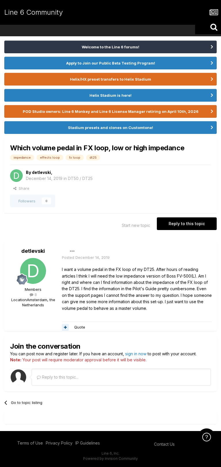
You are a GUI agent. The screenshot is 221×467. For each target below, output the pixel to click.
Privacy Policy (59, 443)
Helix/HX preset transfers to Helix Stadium (110, 79)
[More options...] (72, 251)
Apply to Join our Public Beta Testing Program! (110, 63)
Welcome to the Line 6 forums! (110, 47)
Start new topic (136, 225)
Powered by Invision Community (110, 458)
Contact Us (164, 444)
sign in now (135, 353)
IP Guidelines (87, 443)
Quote (79, 327)
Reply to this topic (187, 223)
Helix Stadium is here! (110, 95)
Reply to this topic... (60, 377)
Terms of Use (30, 443)
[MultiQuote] (65, 327)
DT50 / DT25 (80, 178)
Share (22, 188)
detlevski (41, 172)
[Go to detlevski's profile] (16, 175)
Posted (86, 257)
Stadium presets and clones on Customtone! (110, 127)
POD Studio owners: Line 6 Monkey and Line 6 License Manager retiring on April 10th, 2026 (111, 111)
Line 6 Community (33, 12)
